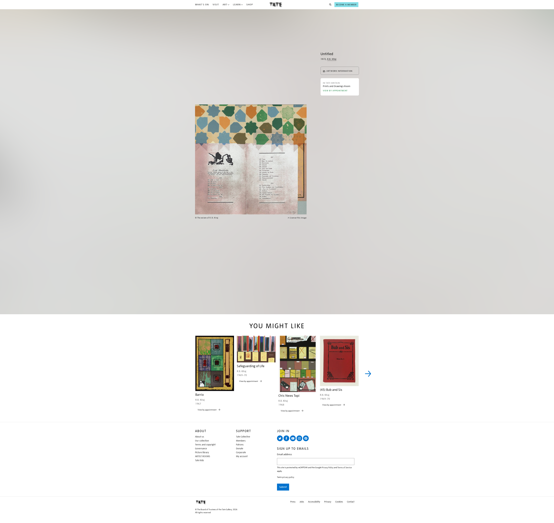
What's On (202, 4)
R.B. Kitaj (331, 59)
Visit (216, 4)
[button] (329, 5)
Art (225, 4)
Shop (249, 4)
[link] (240, 322)
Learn (237, 4)
